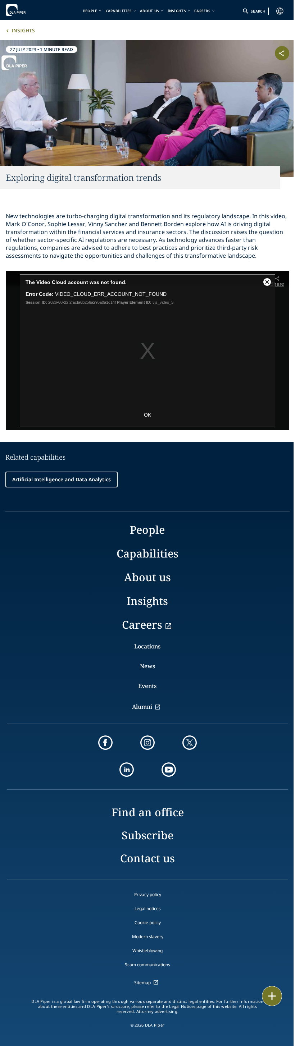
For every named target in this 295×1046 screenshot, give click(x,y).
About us (149, 10)
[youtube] (169, 769)
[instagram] (147, 742)
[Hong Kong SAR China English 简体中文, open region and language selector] (280, 11)
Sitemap (142, 983)
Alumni (142, 707)
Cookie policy (148, 922)
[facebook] (105, 742)
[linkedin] (126, 769)
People (90, 10)
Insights (177, 10)
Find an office (148, 812)
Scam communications (147, 965)
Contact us (147, 858)
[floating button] (272, 996)
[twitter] (189, 742)
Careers (202, 10)
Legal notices (148, 908)
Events (147, 686)
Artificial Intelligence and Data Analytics (61, 479)
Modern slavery (147, 936)
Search (258, 11)
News (147, 666)
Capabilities (119, 10)
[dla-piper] (28, 10)
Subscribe (147, 835)
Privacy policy (147, 894)
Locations (147, 646)
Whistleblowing (147, 951)
